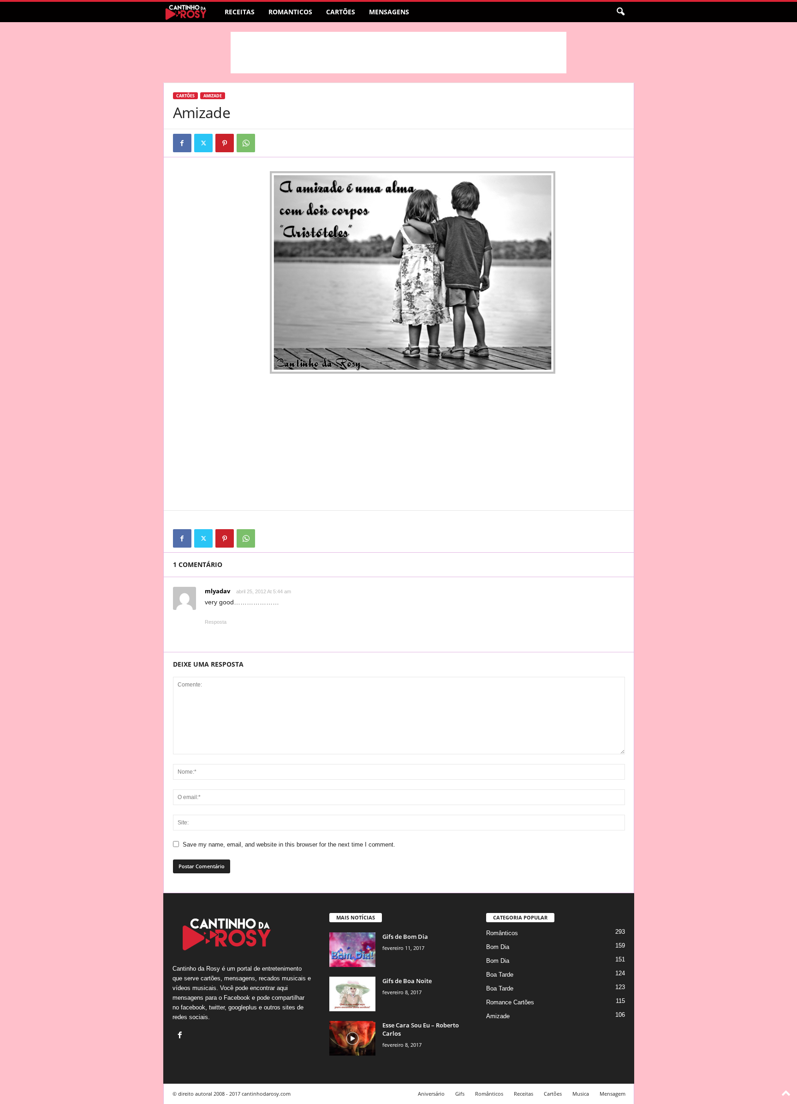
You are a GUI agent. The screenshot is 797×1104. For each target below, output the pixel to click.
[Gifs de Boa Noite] (352, 994)
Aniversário (431, 1093)
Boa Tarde (499, 974)
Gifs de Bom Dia (405, 936)
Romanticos (290, 11)
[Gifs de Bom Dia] (352, 949)
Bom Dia (497, 946)
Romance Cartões (510, 1002)
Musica (580, 1093)
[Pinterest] (224, 143)
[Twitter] (203, 143)
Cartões (340, 11)
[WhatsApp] (246, 143)
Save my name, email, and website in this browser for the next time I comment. (289, 844)
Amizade (212, 96)
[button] (620, 12)
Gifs (459, 1093)
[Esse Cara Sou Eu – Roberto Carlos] (352, 1038)
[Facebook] (182, 143)
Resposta (215, 622)
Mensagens (389, 11)
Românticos (502, 933)
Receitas (240, 11)
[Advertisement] (398, 52)
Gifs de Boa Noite (407, 981)
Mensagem (612, 1093)
